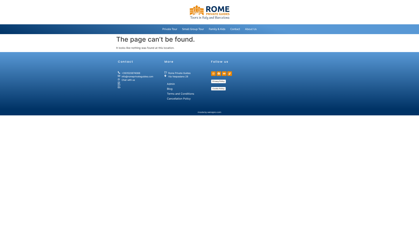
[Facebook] (219, 73)
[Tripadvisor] (224, 73)
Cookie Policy (218, 88)
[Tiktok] (229, 73)
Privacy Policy (218, 81)
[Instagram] (213, 73)
